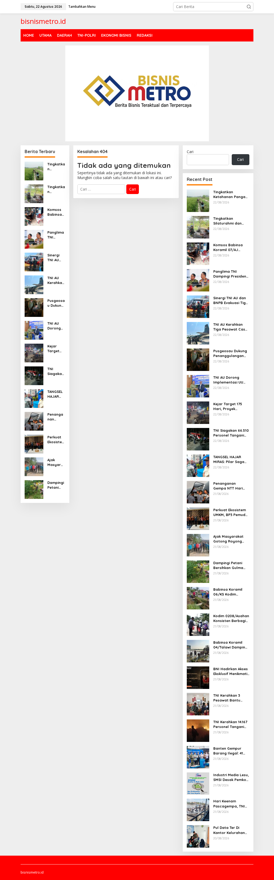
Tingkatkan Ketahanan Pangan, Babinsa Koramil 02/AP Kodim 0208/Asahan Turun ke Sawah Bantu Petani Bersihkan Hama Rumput (56, 166)
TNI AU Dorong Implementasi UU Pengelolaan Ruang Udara (56, 326)
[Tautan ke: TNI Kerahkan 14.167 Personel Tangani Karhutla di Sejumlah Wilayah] (198, 730)
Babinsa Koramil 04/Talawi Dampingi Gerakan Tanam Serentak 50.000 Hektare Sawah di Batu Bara (230, 645)
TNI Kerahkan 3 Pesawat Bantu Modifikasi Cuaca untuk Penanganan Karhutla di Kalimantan (230, 698)
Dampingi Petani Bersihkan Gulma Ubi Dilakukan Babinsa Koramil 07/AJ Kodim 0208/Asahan (56, 485)
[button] (248, 6)
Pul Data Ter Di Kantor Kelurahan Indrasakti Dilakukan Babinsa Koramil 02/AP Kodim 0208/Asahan (231, 830)
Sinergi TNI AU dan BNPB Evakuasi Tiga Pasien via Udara (56, 257)
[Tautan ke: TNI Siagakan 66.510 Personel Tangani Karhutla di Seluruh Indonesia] (34, 375)
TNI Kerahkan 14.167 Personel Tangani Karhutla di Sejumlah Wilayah (230, 724)
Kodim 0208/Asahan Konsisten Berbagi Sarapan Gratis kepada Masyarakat (231, 618)
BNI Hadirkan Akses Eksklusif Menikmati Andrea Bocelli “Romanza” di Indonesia (230, 671)
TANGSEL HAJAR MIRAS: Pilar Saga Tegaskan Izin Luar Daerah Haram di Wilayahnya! (55, 394)
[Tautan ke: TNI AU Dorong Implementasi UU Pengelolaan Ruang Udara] (34, 329)
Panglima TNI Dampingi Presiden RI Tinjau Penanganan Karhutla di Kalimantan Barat (55, 235)
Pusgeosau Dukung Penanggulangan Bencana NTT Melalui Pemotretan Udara (56, 303)
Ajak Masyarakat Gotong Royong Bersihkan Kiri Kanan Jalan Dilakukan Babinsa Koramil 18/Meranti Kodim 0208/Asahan (56, 462)
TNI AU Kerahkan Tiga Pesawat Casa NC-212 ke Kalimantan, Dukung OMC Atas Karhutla (55, 280)
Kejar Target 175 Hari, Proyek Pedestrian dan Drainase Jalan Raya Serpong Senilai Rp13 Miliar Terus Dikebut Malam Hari (55, 348)
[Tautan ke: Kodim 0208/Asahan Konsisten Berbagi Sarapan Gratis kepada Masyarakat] (198, 624)
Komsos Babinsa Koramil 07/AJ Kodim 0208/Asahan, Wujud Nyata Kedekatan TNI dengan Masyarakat (56, 212)
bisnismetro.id (43, 21)
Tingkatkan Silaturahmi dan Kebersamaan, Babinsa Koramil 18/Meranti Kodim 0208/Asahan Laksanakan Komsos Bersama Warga (56, 189)
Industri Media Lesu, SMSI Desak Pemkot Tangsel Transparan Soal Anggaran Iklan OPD (231, 777)
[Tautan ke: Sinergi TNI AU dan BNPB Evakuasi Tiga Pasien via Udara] (34, 261)
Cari (190, 151)
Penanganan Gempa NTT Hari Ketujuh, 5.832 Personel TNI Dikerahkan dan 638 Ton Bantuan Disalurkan (56, 417)
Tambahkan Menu (82, 6)
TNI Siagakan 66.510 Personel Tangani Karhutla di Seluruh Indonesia (56, 371)
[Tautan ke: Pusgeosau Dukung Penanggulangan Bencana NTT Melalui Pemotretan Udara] (34, 306)
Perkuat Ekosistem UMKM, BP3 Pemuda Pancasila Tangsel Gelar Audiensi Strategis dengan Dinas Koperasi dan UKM (56, 439)
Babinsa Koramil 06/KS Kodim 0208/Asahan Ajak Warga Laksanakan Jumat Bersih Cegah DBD (231, 592)
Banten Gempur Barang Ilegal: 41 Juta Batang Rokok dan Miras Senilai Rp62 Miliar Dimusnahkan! (230, 751)
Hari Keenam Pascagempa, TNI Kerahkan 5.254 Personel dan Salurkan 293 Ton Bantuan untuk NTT (230, 803)
